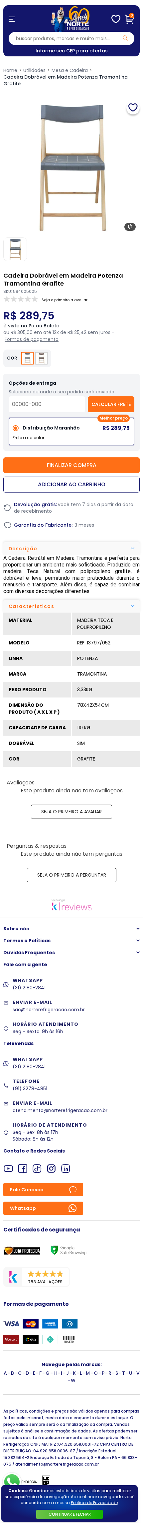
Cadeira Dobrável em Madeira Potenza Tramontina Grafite (65, 80)
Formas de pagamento (32, 339)
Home (10, 70)
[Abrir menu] (12, 19)
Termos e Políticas (27, 940)
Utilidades (34, 70)
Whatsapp (23, 1208)
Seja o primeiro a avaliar (71, 811)
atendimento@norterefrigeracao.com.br (60, 1110)
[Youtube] (8, 1168)
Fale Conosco (27, 1189)
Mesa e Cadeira (70, 70)
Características (31, 606)
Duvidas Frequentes (29, 952)
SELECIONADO (71, 434)
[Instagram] (51, 1168)
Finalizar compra (71, 465)
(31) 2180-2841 (29, 987)
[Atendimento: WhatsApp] (12, 1482)
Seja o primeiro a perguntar (71, 875)
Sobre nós (16, 928)
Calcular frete (111, 404)
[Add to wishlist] (133, 107)
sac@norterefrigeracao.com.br (49, 1009)
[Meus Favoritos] (115, 19)
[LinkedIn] (66, 1168)
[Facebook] (23, 1168)
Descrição (23, 549)
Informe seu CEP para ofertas (72, 50)
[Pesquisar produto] (125, 37)
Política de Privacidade (94, 1502)
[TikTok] (37, 1168)
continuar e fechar (70, 1514)
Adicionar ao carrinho (71, 484)
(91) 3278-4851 (30, 1088)
